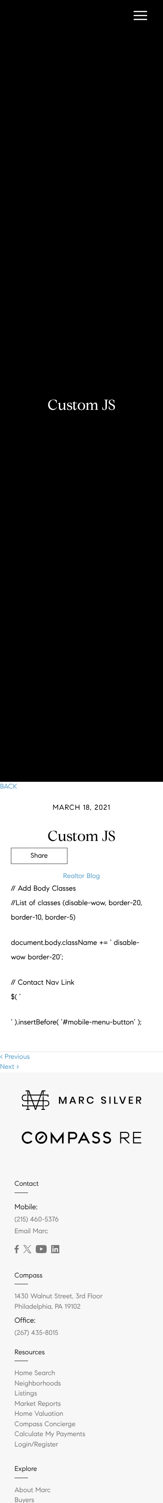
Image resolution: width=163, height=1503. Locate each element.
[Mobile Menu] (140, 16)
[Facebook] (16, 1249)
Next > (9, 1067)
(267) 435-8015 (36, 1333)
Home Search (34, 1373)
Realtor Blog (81, 876)
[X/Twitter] (27, 1249)
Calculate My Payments (49, 1434)
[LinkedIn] (55, 1249)
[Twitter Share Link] (39, 881)
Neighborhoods (37, 1384)
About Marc (32, 1490)
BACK (8, 787)
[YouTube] (41, 1249)
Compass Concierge (45, 1424)
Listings (25, 1394)
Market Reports (37, 1404)
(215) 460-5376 (36, 1220)
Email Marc (31, 1231)
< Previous (15, 1057)
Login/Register (36, 1445)
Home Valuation (38, 1414)
